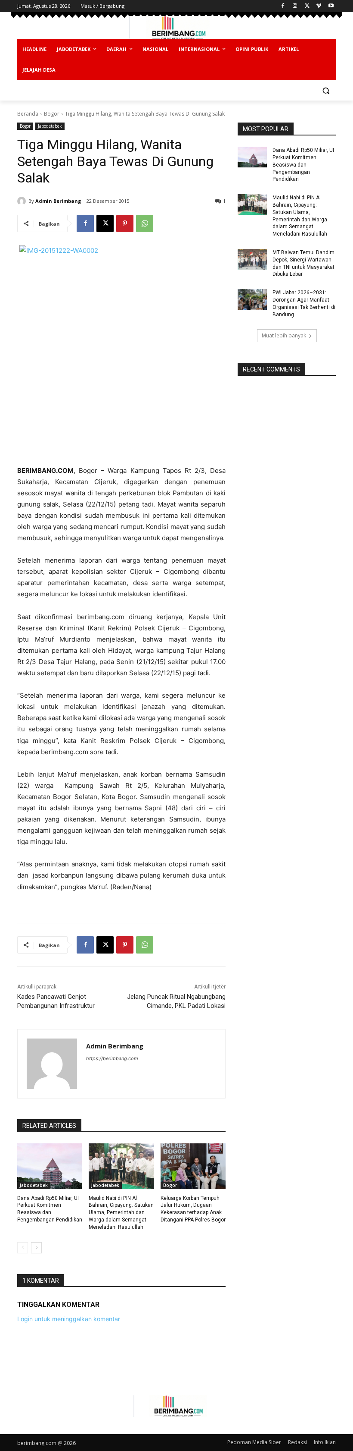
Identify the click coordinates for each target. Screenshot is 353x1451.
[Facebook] (283, 6)
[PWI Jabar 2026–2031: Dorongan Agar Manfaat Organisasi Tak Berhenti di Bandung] (252, 299)
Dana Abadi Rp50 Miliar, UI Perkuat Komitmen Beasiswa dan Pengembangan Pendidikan (303, 164)
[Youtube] (331, 6)
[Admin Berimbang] (22, 201)
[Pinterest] (124, 223)
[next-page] (36, 1247)
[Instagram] (295, 6)
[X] (307, 6)
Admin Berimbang (58, 201)
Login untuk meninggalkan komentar (68, 1318)
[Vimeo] (319, 6)
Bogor (51, 113)
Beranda (27, 113)
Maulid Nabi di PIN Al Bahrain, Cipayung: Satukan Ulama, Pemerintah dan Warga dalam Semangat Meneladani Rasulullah (121, 1212)
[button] (326, 91)
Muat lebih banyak (284, 335)
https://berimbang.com (112, 1058)
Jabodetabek (50, 126)
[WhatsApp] (144, 223)
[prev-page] (22, 1247)
